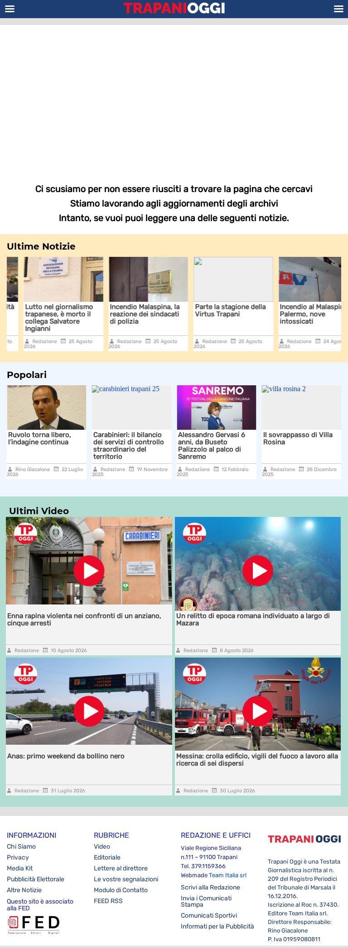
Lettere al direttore (121, 868)
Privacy (18, 857)
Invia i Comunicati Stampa (206, 901)
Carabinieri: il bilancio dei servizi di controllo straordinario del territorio (44, 446)
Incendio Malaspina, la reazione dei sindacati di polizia (128, 314)
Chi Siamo (21, 846)
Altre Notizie (24, 890)
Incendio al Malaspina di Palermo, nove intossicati (301, 314)
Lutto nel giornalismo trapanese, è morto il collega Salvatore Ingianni (42, 318)
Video (102, 846)
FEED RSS (108, 901)
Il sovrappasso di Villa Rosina (213, 438)
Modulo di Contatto (121, 890)
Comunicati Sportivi (209, 915)
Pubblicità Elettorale (35, 879)
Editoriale (107, 857)
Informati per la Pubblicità (217, 926)
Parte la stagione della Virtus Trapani (213, 310)
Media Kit (20, 868)
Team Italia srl (227, 875)
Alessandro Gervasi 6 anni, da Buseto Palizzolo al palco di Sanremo (127, 446)
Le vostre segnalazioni (126, 879)
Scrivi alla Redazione (210, 887)
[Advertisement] (174, 97)
